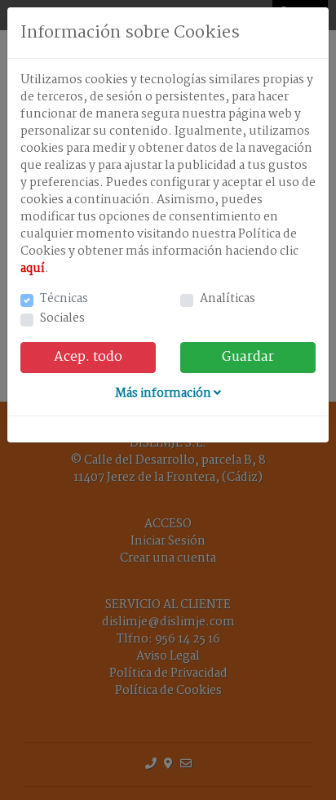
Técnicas (64, 299)
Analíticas (227, 299)
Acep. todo (88, 357)
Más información (164, 393)
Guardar (248, 357)
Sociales (62, 318)
